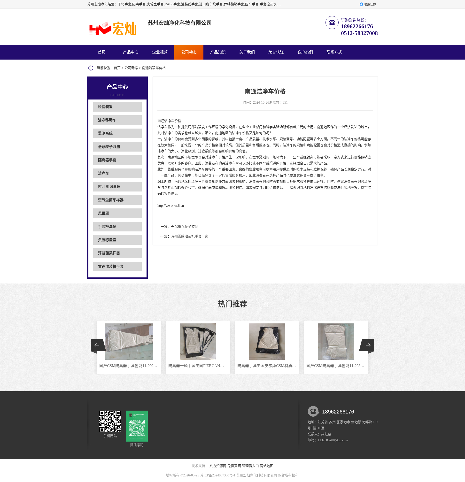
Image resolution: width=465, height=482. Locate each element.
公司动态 (189, 52)
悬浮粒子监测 (109, 147)
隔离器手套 (107, 160)
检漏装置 (105, 107)
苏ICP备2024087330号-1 (217, 475)
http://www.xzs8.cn (170, 205)
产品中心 (131, 52)
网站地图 (266, 466)
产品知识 (218, 52)
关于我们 (247, 52)
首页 (102, 52)
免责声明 (234, 466)
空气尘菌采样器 (111, 200)
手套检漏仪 (107, 227)
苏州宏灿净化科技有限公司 (256, 475)
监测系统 (105, 133)
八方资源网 (217, 466)
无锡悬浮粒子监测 (184, 227)
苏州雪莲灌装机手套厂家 (189, 236)
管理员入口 (250, 466)
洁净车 (103, 173)
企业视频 (160, 52)
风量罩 (103, 213)
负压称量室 (107, 240)
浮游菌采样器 (109, 253)
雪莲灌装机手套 (111, 266)
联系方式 (334, 52)
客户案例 (305, 52)
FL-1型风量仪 (109, 187)
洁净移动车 (107, 120)
